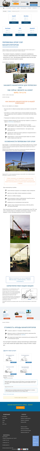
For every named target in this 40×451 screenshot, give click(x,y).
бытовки (14, 279)
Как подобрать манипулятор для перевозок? (6, 315)
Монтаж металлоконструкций (26, 430)
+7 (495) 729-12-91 (5, 440)
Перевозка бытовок (24, 416)
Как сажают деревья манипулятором (29, 314)
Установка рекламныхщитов (25, 356)
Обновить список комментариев (8, 394)
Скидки (34, 439)
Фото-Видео (23, 8)
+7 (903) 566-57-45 (5, 442)
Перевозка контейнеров (25, 428)
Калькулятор (35, 437)
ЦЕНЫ (18, 8)
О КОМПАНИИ (8, 8)
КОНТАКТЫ (35, 8)
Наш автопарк (35, 442)
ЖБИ (10, 279)
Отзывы (34, 444)
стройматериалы (21, 279)
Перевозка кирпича (24, 426)
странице (23, 334)
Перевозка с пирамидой (25, 420)
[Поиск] (27, 4)
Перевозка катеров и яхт (25, 432)
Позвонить (16, 3)
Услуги (14, 8)
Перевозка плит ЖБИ (10, 366)
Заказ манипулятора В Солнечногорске (25, 367)
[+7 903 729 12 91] (12, 3)
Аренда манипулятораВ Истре (10, 356)
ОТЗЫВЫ (29, 8)
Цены (3, 422)
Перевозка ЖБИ (23, 422)
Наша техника (4, 418)
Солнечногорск (11, 121)
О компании (4, 416)
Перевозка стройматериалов (26, 418)
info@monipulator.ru (34, 2)
